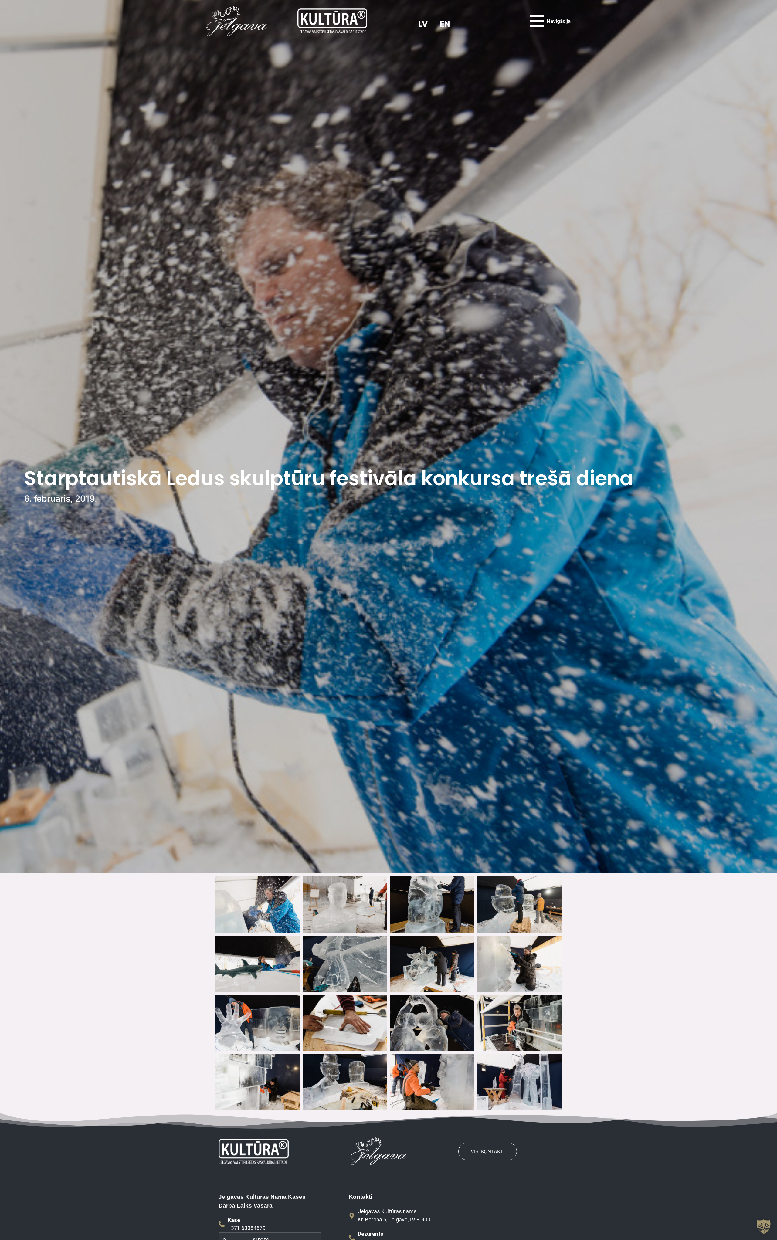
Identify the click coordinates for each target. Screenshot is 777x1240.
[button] (763, 1226)
